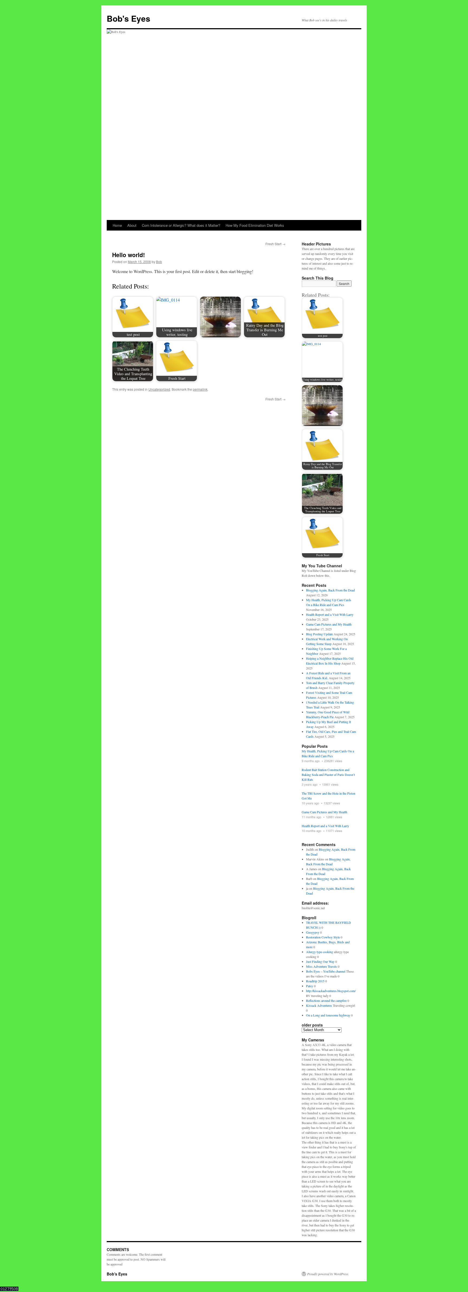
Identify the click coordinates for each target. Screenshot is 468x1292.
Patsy (309, 986)
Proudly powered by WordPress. (328, 1274)
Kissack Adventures (319, 1005)
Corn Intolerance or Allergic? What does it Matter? (181, 225)
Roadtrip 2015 (315, 981)
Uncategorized (159, 389)
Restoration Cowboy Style (323, 937)
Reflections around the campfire (326, 1000)
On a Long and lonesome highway (328, 1015)
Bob (159, 261)
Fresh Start (275, 243)
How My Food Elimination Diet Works (255, 225)
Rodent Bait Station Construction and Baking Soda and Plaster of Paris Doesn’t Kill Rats (328, 775)
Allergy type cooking (319, 952)
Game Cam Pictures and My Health (329, 624)
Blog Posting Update (319, 634)
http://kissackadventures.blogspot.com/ (331, 991)
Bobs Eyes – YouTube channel (325, 971)
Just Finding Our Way (320, 961)
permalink (200, 389)
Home (117, 225)
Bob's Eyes (128, 18)
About (131, 225)
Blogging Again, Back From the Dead (330, 590)
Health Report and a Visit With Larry (329, 614)
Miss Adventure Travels (321, 966)
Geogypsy (312, 932)
